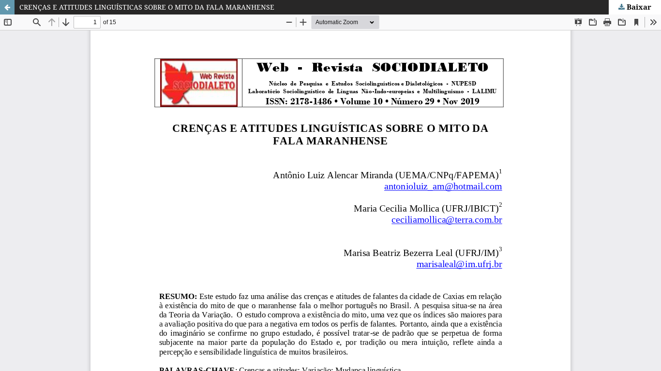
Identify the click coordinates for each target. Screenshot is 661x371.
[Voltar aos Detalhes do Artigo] (7, 7)
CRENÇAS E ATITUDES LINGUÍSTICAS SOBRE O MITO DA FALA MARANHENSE (146, 7)
